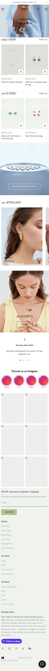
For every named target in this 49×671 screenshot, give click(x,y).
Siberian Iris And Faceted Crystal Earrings (10, 137)
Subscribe (9, 512)
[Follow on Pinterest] (16, 648)
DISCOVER (24, 30)
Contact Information (8, 587)
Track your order (7, 604)
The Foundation (7, 574)
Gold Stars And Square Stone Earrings (36, 83)
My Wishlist (5, 526)
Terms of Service (7, 548)
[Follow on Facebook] (2, 648)
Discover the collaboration (24, 186)
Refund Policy (6, 535)
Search (3, 600)
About (3, 561)
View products (9, 261)
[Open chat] (42, 664)
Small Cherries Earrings (34, 136)
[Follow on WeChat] (29, 648)
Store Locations (7, 569)
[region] (24, 347)
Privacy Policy (6, 530)
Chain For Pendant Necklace (12, 82)
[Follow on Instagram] (9, 648)
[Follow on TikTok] (23, 648)
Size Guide (5, 539)
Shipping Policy (7, 544)
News (3, 565)
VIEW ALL (43, 39)
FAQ (3, 591)
